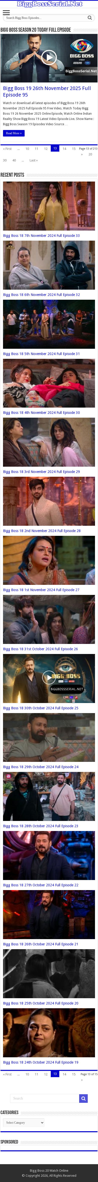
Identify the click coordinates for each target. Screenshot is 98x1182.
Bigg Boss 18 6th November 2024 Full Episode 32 (41, 295)
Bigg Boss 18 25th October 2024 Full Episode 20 (40, 1003)
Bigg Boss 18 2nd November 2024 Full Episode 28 (42, 531)
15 (73, 149)
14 (64, 149)
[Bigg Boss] (49, 4)
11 (36, 149)
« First (7, 149)
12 (45, 149)
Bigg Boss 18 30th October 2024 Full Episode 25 (40, 708)
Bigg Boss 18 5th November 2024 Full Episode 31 (41, 354)
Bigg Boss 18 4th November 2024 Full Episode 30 (41, 413)
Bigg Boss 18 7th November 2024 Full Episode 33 (41, 236)
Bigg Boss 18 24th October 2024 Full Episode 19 (40, 1062)
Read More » (14, 133)
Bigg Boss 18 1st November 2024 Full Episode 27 (41, 590)
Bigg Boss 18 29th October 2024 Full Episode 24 (40, 767)
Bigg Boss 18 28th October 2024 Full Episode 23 (40, 826)
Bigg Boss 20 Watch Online (49, 1170)
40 (14, 160)
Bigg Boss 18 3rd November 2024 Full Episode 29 (41, 472)
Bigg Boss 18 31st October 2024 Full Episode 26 (40, 649)
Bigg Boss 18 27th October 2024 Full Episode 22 (40, 885)
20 (90, 154)
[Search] (90, 17)
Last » (34, 160)
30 (5, 160)
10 (27, 149)
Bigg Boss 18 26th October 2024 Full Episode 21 (40, 944)
